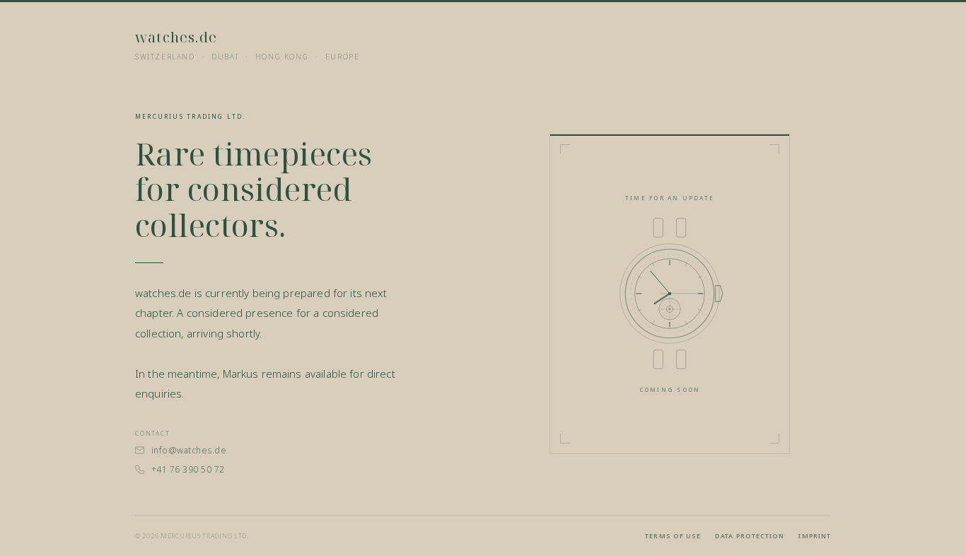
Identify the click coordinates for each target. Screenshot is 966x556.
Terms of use (673, 535)
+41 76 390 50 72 (188, 469)
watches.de (176, 37)
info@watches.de (188, 450)
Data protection (749, 535)
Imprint (814, 535)
